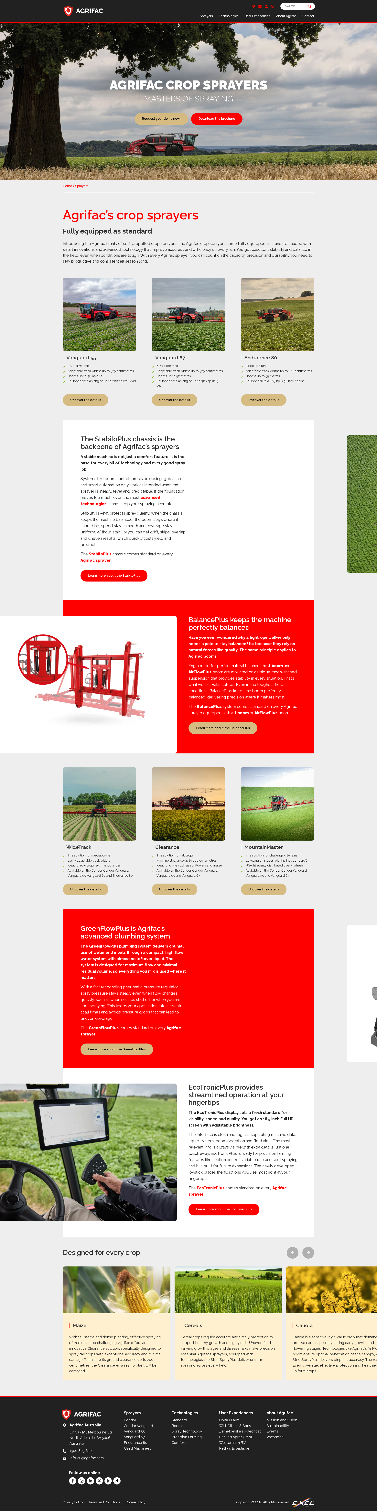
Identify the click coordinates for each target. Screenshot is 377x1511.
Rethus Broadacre (234, 1448)
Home (67, 186)
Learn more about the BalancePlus (223, 728)
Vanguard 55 (134, 1431)
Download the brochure (217, 119)
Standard (179, 1420)
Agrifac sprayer (96, 560)
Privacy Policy (73, 1502)
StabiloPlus (100, 554)
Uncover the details (85, 400)
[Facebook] (72, 1481)
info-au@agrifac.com (87, 1458)
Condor (130, 1420)
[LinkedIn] (90, 1481)
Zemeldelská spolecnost (240, 1431)
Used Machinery (137, 1448)
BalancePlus (209, 706)
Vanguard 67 (134, 1437)
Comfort (179, 1443)
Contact (308, 16)
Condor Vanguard (138, 1426)
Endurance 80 (135, 1443)
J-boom (275, 665)
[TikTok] (117, 1481)
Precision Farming (187, 1437)
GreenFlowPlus (104, 1027)
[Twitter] (99, 1481)
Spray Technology (187, 1431)
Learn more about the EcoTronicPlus (224, 1209)
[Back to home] (83, 11)
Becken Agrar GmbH (236, 1437)
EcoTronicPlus (210, 1188)
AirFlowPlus (199, 672)
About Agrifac (286, 16)
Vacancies (275, 1437)
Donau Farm (229, 1420)
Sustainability (278, 1426)
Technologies (229, 16)
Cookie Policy (135, 1502)
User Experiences (257, 16)
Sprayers (206, 16)
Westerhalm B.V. (232, 1443)
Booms (177, 1426)
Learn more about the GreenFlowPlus (117, 1049)
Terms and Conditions (104, 1502)
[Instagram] (81, 1481)
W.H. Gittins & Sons (235, 1426)
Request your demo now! (161, 119)
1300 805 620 (81, 1451)
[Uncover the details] (99, 342)
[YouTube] (108, 1481)
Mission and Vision (282, 1420)
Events (272, 1431)
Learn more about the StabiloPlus (114, 575)
